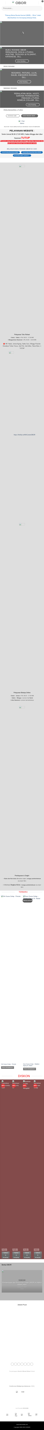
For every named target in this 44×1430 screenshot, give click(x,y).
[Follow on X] (22, 1364)
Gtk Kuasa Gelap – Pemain (8, 1064)
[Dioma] (22, 1414)
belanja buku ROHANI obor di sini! (22, 149)
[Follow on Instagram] (15, 1364)
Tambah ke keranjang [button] (5, 1255)
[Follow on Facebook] (12, 1364)
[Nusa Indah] (36, 1415)
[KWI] (22, 1396)
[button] (3, 2)
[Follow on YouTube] (31, 1364)
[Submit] (39, 8)
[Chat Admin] (22, 123)
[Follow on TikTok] (18, 1364)
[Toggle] (1, 66)
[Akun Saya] (35, 2)
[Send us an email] (25, 1364)
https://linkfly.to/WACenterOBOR (24, 435)
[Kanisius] (16, 1414)
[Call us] (28, 1364)
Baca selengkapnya (7, 1067)
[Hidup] (9, 1414)
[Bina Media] (29, 1414)
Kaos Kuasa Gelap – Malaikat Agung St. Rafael (31, 1064)
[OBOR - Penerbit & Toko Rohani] (20, 3)
